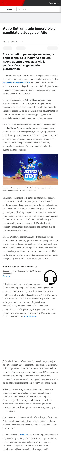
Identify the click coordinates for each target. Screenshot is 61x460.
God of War (30, 316)
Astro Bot (24, 434)
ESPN (14, 3)
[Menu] (4, 3)
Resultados (54, 3)
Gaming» (6, 276)
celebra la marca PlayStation (16, 82)
